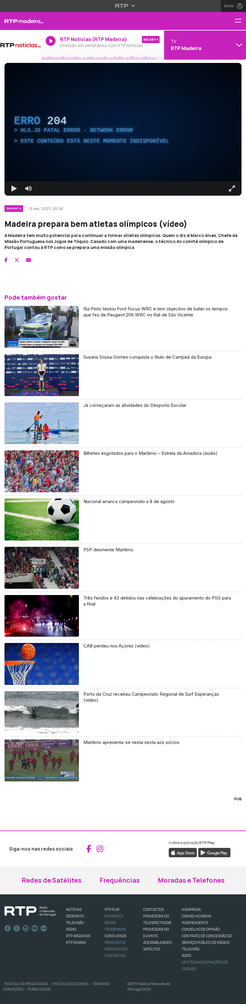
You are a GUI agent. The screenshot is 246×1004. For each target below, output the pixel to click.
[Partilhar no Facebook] (6, 260)
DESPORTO (75, 916)
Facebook (7, 928)
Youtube (35, 928)
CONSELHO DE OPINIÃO (201, 929)
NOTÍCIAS (74, 909)
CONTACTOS (153, 909)
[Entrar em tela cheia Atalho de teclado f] (232, 188)
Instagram (25, 928)
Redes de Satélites (52, 880)
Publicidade (39, 989)
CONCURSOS (115, 935)
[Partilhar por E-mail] (28, 260)
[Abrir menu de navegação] (240, 21)
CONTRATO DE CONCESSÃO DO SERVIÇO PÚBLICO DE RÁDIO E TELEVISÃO (207, 942)
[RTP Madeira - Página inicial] (20, 21)
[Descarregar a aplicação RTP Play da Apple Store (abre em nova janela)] (183, 852)
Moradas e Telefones (191, 880)
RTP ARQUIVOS (78, 935)
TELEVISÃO (75, 922)
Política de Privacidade (26, 983)
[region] (123, 129)
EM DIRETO (114, 916)
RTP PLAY (112, 909)
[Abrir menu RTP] (123, 5)
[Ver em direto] (20, 45)
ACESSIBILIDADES (157, 942)
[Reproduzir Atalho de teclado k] (14, 188)
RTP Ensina (76, 942)
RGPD (186, 955)
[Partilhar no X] (16, 260)
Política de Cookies (70, 983)
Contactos (115, 955)
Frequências (120, 880)
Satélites (151, 949)
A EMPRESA (191, 909)
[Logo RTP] (30, 911)
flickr (43, 928)
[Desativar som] (28, 188)
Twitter (17, 928)
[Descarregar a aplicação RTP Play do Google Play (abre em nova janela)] (214, 852)
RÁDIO (71, 929)
